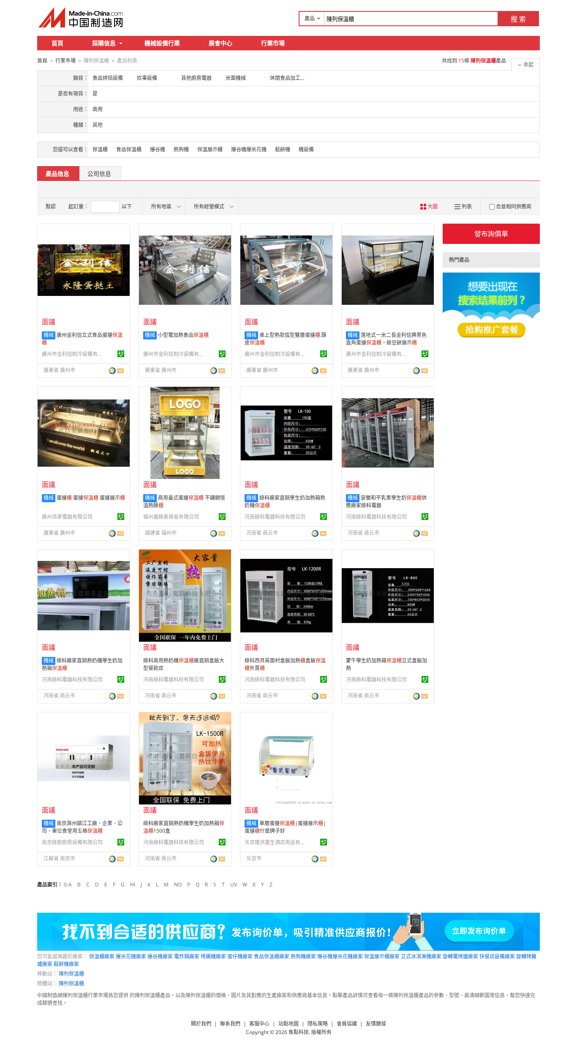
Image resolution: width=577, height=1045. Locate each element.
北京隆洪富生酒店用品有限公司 (276, 842)
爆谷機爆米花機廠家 (340, 956)
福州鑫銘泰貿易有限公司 (171, 516)
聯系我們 (230, 1023)
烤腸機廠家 (213, 956)
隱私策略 (318, 1023)
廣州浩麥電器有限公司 (67, 516)
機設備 (306, 149)
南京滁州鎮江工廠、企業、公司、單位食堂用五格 (82, 827)
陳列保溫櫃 (71, 973)
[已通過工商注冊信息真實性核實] (120, 353)
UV (233, 884)
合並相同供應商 (513, 206)
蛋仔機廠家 (240, 956)
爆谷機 (157, 149)
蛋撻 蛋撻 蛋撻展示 (91, 497)
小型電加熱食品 (183, 335)
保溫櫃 (100, 149)
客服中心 (259, 1023)
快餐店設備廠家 (497, 956)
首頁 (57, 43)
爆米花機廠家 (131, 956)
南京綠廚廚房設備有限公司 (72, 842)
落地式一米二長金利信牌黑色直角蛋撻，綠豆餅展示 (386, 338)
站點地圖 (288, 1023)
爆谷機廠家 (160, 956)
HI (132, 884)
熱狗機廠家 (303, 956)
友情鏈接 (376, 1023)
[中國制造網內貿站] (81, 17)
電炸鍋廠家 (186, 956)
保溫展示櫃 (210, 149)
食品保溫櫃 (129, 149)
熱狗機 (181, 149)
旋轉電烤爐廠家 (460, 956)
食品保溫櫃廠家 (271, 956)
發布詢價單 (491, 233)
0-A (68, 884)
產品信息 (57, 174)
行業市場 (273, 43)
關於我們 (201, 1023)
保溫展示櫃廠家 (382, 956)
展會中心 (220, 43)
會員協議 (347, 1023)
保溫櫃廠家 (101, 956)
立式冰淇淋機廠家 (421, 956)
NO (178, 884)
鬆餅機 (282, 149)
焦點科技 (298, 1032)
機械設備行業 (162, 43)
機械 (49, 335)
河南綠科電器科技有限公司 (275, 516)
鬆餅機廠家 (66, 964)
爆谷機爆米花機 (249, 149)
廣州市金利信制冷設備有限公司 (73, 354)
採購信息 (104, 43)
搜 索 (518, 19)
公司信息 (99, 174)
